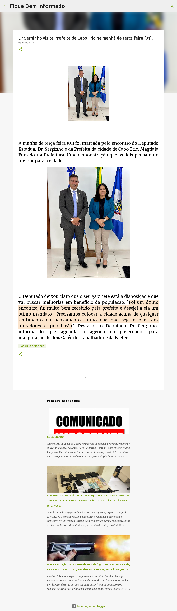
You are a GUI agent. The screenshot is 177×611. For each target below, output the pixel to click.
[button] (20, 49)
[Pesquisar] (70, 6)
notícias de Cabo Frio (32, 346)
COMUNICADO (55, 436)
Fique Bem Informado (37, 6)
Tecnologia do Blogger (90, 606)
